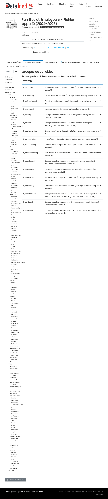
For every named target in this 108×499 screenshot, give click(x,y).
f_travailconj (28, 95)
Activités (13, 337)
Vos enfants (14, 151)
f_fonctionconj (29, 144)
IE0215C (36, 13)
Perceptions (14, 355)
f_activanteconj (30, 101)
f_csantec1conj (29, 194)
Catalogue (50, 4)
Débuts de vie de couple (13, 147)
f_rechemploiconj (30, 131)
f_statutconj (28, 109)
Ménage (12, 362)
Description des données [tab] (33, 62)
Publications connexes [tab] (91, 62)
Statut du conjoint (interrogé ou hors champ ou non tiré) (68, 109)
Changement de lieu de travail (15, 255)
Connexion (98, 6)
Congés (13, 228)
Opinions (14, 226)
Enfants (13, 124)
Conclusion (13, 455)
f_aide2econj (28, 177)
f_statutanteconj (30, 153)
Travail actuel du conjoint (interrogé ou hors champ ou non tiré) (71, 95)
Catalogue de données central (22, 13)
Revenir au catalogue (16, 480)
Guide (81, 4)
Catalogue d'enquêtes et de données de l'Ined (24, 491)
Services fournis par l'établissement (16, 233)
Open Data (72, 5)
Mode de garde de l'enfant (14, 190)
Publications (62, 4)
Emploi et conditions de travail (13, 196)
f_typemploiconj (30, 139)
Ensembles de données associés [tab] (17, 66)
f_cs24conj (28, 210)
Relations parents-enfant (14, 156)
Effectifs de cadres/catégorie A (17, 405)
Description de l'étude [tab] (14, 62)
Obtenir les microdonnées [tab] (71, 62)
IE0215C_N (8, 83)
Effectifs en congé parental (14, 432)
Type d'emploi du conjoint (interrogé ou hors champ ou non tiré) (71, 139)
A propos (88, 5)
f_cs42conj (28, 202)
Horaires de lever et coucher (14, 323)
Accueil (40, 4)
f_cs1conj (27, 123)
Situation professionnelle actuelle (16, 203)
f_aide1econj (28, 169)
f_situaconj (28, 87)
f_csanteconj (28, 161)
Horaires (14, 215)
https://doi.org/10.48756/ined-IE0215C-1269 (48, 39)
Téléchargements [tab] (51, 62)
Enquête (11, 470)
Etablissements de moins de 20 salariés (15, 350)
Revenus (13, 283)
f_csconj (27, 114)
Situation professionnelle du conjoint (16, 267)
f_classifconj (28, 185)
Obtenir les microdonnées (52, 27)
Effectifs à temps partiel (14, 425)
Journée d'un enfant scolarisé (14, 316)
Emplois (13, 142)
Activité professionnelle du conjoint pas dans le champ (15, 275)
